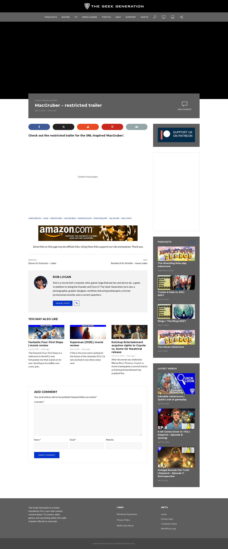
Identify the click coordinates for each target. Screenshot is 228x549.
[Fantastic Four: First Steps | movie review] (46, 332)
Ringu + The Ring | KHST (172, 321)
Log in (164, 514)
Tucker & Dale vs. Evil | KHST (171, 294)
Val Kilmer (114, 218)
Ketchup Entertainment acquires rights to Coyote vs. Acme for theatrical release (129, 347)
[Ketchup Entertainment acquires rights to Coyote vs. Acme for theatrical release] (130, 332)
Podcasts (51, 17)
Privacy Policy (123, 520)
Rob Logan (45, 349)
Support (131, 17)
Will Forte (126, 218)
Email (73, 440)
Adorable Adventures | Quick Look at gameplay (172, 398)
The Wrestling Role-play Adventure (172, 265)
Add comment (185, 109)
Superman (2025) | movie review (86, 344)
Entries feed (167, 519)
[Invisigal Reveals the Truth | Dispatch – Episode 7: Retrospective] (176, 457)
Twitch (106, 17)
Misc (118, 17)
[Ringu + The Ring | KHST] (176, 311)
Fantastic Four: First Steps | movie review (45, 344)
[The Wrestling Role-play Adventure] (176, 253)
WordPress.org (168, 528)
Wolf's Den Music (125, 525)
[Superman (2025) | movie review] (88, 332)
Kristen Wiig (56, 218)
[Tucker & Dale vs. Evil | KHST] (176, 282)
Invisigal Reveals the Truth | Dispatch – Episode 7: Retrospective (173, 473)
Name (37, 440)
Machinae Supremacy (127, 514)
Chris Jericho (34, 218)
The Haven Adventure (171, 347)
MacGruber (70, 218)
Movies (66, 17)
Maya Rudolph (85, 218)
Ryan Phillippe (100, 218)
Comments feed (169, 523)
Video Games (89, 17)
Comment (39, 402)
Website (110, 440)
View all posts (63, 303)
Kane (45, 218)
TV (75, 17)
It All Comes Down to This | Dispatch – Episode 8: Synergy (174, 434)
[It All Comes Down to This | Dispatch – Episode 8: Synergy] (176, 419)
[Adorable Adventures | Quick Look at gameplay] (176, 383)
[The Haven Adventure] (176, 337)
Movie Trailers (42, 100)
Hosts (144, 17)
